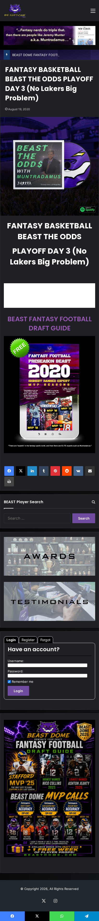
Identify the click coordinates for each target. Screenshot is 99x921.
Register (28, 640)
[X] (20, 471)
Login (11, 640)
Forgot (45, 640)
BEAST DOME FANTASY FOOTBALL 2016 (42, 55)
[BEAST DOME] (15, 10)
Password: (15, 671)
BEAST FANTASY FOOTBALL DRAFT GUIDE (49, 324)
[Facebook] (9, 471)
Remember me (22, 681)
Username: (16, 661)
